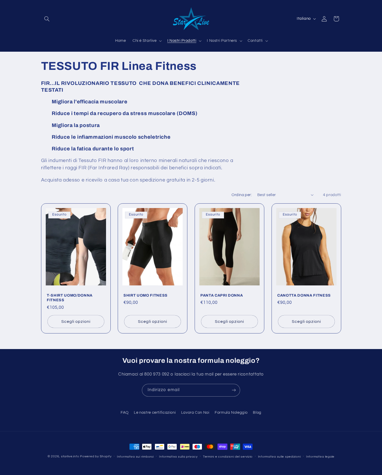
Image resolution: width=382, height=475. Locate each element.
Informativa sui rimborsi (135, 456)
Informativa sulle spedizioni (279, 456)
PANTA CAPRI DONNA (221, 295)
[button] (47, 19)
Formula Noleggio (231, 412)
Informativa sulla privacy (178, 456)
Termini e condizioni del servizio (228, 456)
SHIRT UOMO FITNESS (145, 295)
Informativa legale (320, 456)
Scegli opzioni (75, 321)
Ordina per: (242, 195)
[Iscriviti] (234, 390)
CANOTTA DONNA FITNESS (304, 295)
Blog (257, 412)
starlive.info (70, 456)
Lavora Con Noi (195, 412)
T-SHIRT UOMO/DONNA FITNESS (70, 297)
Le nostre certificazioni (155, 412)
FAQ (125, 412)
